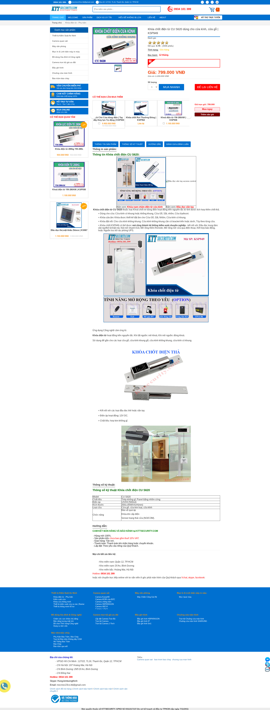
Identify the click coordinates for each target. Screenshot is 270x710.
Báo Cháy (57, 644)
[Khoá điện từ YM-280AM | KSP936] (69, 174)
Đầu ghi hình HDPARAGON (148, 619)
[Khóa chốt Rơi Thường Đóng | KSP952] (141, 108)
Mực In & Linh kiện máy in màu (66, 52)
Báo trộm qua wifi (60, 646)
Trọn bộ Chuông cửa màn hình (191, 619)
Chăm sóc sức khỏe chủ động (65, 619)
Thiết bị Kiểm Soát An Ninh (64, 35)
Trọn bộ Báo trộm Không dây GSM (67, 639)
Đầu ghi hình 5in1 (144, 623)
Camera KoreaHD (102, 597)
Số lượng (152, 82)
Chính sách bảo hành (82, 689)
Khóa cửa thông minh (62, 602)
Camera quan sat (145, 659)
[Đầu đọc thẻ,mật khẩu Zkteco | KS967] (69, 215)
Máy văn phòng (59, 46)
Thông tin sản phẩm (105, 144)
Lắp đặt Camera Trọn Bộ (105, 619)
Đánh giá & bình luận (177, 144)
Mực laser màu (185, 597)
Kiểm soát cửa (59, 599)
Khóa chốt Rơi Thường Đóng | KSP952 (141, 118)
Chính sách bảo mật (103, 689)
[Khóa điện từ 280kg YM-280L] (69, 134)
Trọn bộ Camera (101, 621)
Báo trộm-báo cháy (60, 78)
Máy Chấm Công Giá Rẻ (147, 597)
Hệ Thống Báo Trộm (61, 641)
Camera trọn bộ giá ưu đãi (64, 62)
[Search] (156, 9)
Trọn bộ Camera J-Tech (104, 623)
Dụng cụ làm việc (60, 626)
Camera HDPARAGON (104, 604)
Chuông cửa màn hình (62, 73)
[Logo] (71, 9)
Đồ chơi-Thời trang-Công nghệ (65, 623)
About (163, 17)
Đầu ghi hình (58, 68)
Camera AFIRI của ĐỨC (105, 599)
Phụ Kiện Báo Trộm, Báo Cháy (66, 637)
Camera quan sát (60, 41)
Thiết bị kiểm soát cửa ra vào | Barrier (68, 604)
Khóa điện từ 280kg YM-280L (69, 149)
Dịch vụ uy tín (104, 17)
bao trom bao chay (162, 659)
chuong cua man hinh (181, 659)
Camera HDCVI (101, 606)
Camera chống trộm (103, 602)
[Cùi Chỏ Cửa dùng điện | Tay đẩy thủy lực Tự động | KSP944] (108, 108)
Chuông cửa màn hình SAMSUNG (193, 621)
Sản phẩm (87, 17)
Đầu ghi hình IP (143, 621)
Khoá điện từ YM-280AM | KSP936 (69, 189)
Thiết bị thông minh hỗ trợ (64, 606)
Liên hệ (151, 17)
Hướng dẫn (154, 144)
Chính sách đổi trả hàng (60, 689)
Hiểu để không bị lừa (129, 17)
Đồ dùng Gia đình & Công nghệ (66, 57)
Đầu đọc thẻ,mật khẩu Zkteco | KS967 (69, 230)
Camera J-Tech (101, 609)
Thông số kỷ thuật (132, 144)
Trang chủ (58, 17)
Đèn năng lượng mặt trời (63, 621)
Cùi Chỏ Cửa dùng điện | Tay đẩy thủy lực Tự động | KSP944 (108, 118)
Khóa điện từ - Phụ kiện (63, 597)
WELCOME (73, 17)
